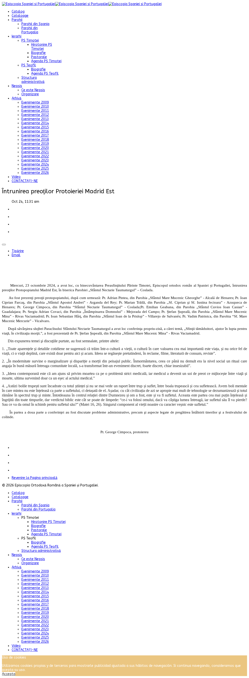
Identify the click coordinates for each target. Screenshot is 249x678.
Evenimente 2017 (35, 135)
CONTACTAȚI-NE (25, 181)
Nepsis (17, 86)
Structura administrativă (32, 80)
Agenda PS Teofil (45, 73)
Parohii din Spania (35, 24)
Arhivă (16, 98)
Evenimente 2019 (35, 144)
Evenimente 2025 (35, 169)
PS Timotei (30, 40)
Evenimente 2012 (35, 115)
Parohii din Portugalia (29, 30)
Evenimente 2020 (35, 148)
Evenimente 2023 (35, 160)
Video (16, 177)
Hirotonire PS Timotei (41, 47)
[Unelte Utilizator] (4, 244)
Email (16, 255)
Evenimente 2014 (35, 123)
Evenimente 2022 (35, 156)
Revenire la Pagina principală (34, 478)
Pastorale (39, 57)
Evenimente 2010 (35, 107)
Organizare (30, 94)
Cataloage (20, 16)
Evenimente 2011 (35, 111)
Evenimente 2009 (35, 102)
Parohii (17, 20)
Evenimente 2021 (35, 152)
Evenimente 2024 (35, 164)
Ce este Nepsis (33, 90)
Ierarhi (16, 36)
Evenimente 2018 (35, 140)
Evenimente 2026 (35, 173)
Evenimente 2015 (35, 127)
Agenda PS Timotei (46, 61)
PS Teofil (28, 65)
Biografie (38, 53)
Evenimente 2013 (35, 119)
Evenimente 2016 (35, 131)
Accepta (8, 674)
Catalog (18, 11)
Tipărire (18, 251)
